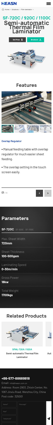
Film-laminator (26, 9)
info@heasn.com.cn (21, 384)
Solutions (15, 9)
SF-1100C (29, 229)
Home (7, 9)
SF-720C (8, 229)
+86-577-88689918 (19, 378)
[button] (39, 193)
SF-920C (20, 229)
